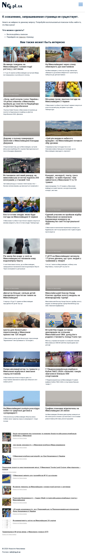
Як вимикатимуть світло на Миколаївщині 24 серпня (34, 521)
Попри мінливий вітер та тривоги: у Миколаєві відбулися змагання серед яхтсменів (21, 371)
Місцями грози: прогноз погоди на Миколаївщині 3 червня (62, 100)
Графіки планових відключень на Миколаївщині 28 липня (62, 409)
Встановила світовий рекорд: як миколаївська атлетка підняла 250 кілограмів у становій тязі (21, 177)
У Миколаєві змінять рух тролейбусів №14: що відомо (35, 475)
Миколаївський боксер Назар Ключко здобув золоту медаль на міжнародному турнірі (62, 295)
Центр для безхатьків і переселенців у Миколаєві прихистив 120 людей (16, 332)
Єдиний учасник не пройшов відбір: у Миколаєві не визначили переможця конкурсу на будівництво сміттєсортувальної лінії (63, 219)
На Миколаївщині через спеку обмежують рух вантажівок (60, 65)
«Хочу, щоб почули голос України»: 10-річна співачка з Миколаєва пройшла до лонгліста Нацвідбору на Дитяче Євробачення (21, 102)
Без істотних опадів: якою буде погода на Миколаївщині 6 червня (20, 215)
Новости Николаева (20, 438)
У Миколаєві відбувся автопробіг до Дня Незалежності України (39, 456)
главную (22, 37)
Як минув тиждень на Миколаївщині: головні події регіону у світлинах (17, 66)
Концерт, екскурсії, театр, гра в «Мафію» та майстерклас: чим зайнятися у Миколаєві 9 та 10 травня (61, 179)
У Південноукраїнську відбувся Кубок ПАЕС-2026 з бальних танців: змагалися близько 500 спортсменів (63, 372)
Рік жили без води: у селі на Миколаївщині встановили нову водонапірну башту (19, 258)
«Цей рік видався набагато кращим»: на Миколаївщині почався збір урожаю (63, 140)
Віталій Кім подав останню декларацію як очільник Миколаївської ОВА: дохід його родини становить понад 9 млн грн (63, 333)
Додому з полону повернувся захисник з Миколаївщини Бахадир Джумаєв (21, 140)
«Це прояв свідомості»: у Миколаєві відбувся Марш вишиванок (39, 445)
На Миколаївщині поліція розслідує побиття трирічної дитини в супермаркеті (21, 410)
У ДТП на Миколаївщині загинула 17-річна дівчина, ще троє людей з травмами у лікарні (63, 258)
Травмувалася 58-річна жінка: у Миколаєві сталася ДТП (25, 532)
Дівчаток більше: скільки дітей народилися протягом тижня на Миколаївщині (19, 295)
